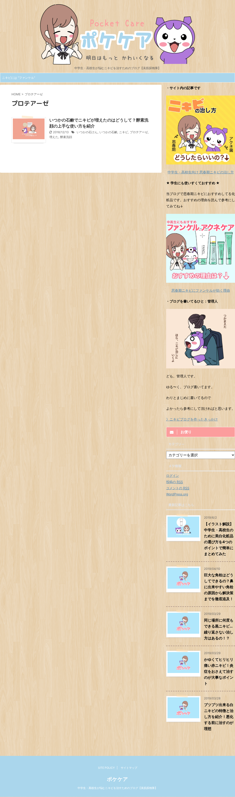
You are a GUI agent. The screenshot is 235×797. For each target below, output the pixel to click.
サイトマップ (129, 767)
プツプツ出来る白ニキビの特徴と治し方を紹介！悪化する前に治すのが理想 (218, 716)
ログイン (172, 476)
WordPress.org (177, 494)
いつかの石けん (87, 132)
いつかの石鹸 (108, 132)
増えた (53, 137)
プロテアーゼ (139, 132)
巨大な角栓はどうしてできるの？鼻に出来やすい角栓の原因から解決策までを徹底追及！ (218, 587)
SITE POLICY (106, 767)
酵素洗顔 (66, 137)
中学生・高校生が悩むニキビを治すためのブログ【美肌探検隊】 (117, 788)
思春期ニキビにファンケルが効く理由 (200, 290)
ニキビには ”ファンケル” (18, 77)
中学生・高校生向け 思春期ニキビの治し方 (201, 172)
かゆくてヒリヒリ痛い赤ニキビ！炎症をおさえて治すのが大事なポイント (218, 671)
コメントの (177, 488)
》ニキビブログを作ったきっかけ (192, 419)
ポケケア (117, 779)
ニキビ (123, 132)
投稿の (174, 482)
